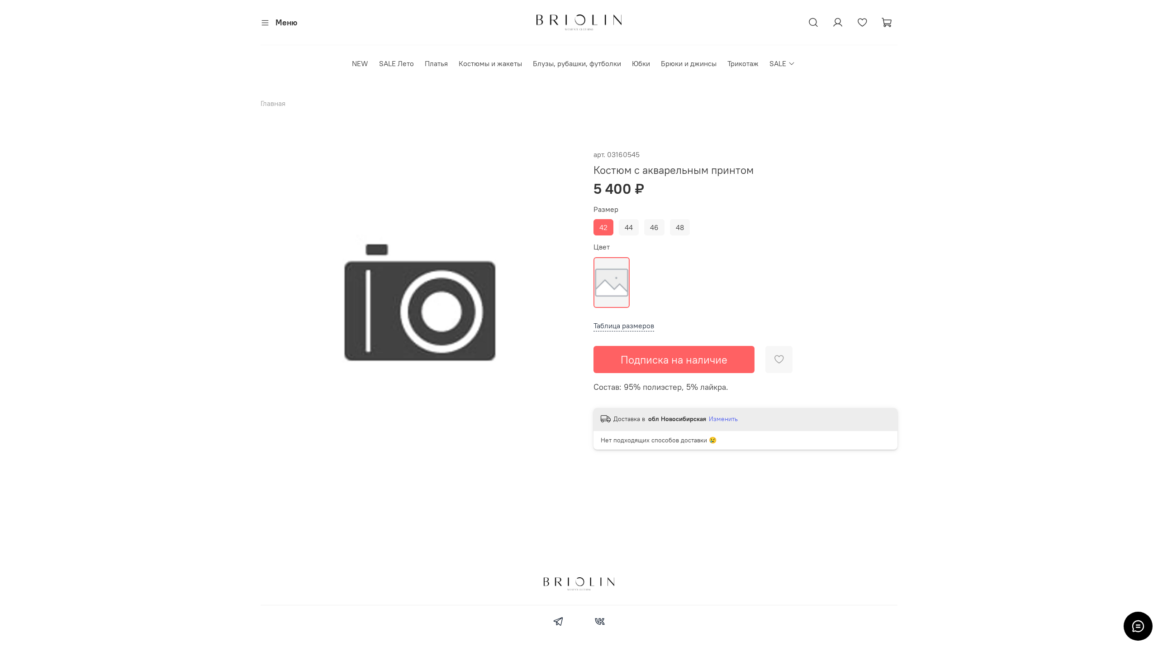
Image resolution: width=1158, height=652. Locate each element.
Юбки (641, 63)
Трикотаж (743, 63)
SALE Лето (396, 63)
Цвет (601, 247)
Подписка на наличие (674, 359)
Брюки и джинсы (689, 63)
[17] (611, 282)
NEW (360, 63)
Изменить (723, 419)
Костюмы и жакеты (490, 63)
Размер (605, 209)
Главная (273, 103)
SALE (777, 63)
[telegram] (558, 622)
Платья (436, 63)
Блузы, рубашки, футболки (577, 63)
